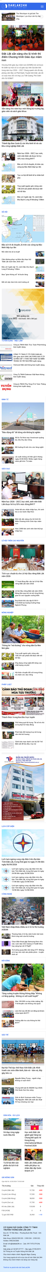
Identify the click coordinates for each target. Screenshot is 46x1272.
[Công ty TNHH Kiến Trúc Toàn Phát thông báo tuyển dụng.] (6, 348)
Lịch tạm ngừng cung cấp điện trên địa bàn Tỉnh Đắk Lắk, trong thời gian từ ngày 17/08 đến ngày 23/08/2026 (28, 879)
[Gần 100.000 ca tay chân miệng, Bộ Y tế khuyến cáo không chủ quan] (8, 1004)
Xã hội (4, 212)
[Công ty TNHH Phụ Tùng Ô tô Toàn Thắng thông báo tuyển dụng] (6, 387)
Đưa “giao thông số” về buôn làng (15, 275)
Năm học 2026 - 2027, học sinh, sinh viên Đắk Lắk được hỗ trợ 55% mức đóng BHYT (30, 156)
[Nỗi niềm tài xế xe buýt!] (39, 254)
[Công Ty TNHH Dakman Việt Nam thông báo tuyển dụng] (6, 377)
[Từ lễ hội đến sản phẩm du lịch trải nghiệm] (12, 1155)
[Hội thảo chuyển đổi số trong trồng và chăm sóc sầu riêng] (8, 675)
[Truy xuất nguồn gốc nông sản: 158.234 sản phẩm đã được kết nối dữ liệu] (8, 189)
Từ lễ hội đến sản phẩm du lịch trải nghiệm (11, 1165)
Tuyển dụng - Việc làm (12, 341)
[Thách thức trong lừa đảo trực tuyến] (23, 701)
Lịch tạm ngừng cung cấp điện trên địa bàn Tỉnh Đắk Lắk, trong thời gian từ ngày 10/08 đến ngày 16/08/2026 (28, 888)
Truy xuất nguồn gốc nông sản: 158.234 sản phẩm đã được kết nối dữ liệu (30, 188)
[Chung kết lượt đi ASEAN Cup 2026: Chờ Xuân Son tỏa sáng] (8, 1091)
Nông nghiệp (8, 613)
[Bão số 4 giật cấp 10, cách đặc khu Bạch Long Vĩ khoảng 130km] (8, 200)
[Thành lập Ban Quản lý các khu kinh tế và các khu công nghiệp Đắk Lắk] (22, 128)
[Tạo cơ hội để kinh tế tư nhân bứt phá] (8, 178)
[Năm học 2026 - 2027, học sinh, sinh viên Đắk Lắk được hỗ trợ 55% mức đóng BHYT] (8, 157)
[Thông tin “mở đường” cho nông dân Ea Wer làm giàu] (23, 629)
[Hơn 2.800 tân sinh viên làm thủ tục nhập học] (8, 531)
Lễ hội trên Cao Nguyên (13, 541)
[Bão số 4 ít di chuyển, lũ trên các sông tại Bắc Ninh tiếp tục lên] (8, 168)
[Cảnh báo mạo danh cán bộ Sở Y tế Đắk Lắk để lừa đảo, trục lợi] (8, 744)
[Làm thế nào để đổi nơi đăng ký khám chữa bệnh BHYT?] (8, 1014)
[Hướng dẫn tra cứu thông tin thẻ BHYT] (8, 1023)
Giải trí (5, 1035)
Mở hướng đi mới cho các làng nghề (29, 447)
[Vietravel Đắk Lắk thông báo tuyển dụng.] (6, 368)
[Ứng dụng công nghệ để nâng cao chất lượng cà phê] (8, 666)
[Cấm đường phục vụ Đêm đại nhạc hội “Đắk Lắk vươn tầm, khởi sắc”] (39, 261)
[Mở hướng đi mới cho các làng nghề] (8, 450)
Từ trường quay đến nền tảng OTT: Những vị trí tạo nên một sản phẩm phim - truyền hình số (28, 952)
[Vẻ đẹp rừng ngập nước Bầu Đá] (12, 1124)
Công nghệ (7, 894)
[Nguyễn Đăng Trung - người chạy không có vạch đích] (8, 1081)
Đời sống (6, 961)
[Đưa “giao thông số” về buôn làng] (39, 276)
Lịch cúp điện (8, 826)
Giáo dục (6, 469)
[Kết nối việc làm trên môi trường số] (39, 284)
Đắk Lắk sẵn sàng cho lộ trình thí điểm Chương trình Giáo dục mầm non (22, 57)
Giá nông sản (8, 1177)
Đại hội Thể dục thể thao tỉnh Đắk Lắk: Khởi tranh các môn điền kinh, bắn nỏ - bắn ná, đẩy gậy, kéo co (22, 1070)
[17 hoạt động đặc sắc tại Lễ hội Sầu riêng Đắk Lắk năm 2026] (8, 584)
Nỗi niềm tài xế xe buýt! (11, 252)
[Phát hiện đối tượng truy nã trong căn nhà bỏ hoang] (8, 735)
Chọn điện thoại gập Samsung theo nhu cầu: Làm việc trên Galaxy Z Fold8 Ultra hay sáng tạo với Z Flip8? (27, 944)
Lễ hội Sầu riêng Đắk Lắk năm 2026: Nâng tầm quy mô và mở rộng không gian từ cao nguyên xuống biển (29, 593)
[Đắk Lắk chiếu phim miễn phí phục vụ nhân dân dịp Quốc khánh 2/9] (34, 1155)
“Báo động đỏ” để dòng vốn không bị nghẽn (21, 432)
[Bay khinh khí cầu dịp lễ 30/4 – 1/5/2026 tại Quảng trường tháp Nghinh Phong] (8, 603)
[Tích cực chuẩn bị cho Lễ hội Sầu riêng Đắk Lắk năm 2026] (23, 557)
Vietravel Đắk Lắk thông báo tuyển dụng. (29, 365)
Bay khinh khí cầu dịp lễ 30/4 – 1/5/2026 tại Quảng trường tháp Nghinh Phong (27, 603)
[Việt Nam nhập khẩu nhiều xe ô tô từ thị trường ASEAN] (23, 911)
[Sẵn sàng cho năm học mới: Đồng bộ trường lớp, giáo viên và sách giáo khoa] (22, 93)
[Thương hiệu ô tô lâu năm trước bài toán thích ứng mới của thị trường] (6, 936)
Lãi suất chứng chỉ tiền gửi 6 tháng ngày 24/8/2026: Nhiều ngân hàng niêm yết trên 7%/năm (28, 459)
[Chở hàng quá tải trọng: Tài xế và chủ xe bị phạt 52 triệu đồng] (8, 725)
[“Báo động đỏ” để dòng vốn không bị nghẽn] (23, 416)
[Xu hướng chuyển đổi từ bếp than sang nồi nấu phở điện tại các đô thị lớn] (8, 17)
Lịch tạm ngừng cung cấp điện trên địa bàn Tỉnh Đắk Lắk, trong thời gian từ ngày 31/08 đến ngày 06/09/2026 (23, 862)
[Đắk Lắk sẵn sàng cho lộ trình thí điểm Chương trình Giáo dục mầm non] (23, 38)
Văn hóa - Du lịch (11, 1115)
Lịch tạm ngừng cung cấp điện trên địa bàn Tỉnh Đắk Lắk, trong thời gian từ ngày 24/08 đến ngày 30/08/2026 (28, 871)
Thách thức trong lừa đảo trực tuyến (18, 717)
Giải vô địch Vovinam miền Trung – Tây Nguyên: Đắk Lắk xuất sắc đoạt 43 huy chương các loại (28, 1099)
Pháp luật (7, 684)
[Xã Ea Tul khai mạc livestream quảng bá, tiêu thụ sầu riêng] (8, 440)
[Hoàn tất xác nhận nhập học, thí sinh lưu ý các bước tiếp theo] (8, 512)
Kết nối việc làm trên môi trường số (15, 282)
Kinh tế (5, 399)
